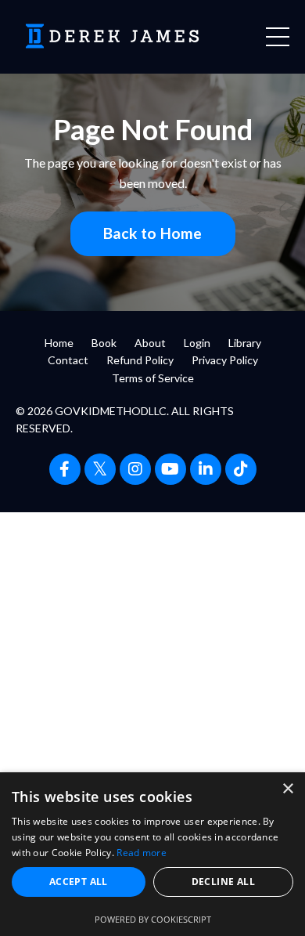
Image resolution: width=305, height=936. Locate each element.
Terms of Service (153, 378)
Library (244, 342)
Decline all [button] (223, 881)
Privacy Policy (225, 360)
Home (59, 342)
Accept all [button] (78, 881)
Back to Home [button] (153, 233)
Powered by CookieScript (153, 919)
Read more (142, 852)
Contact (68, 360)
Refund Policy (140, 360)
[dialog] (152, 854)
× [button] (287, 789)
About (150, 342)
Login (197, 342)
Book (104, 342)
